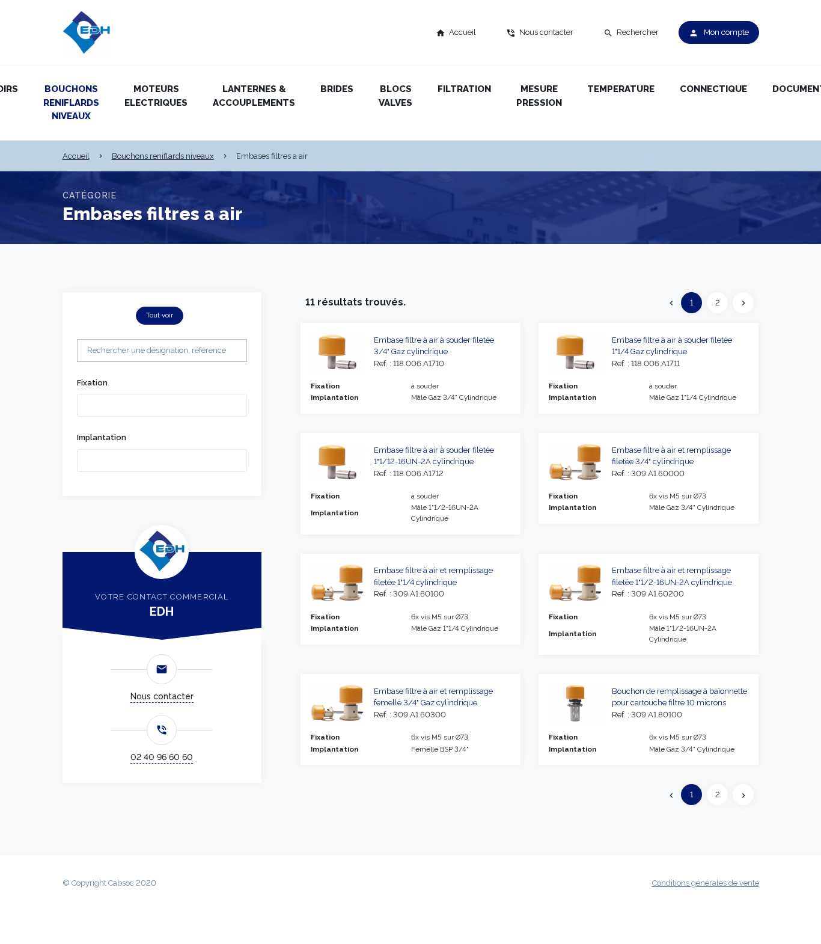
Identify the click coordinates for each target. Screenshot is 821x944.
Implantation (101, 437)
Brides (336, 89)
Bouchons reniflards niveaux (71, 102)
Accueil (76, 156)
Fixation (92, 382)
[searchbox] (99, 404)
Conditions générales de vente (705, 882)
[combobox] (162, 405)
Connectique (713, 89)
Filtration (464, 89)
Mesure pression (539, 96)
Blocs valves (395, 96)
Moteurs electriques (156, 96)
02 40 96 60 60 (161, 757)
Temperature (621, 89)
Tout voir (159, 315)
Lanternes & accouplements (254, 96)
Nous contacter (162, 696)
